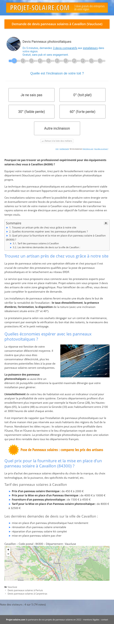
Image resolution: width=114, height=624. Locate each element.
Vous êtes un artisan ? (101, 149)
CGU (57, 149)
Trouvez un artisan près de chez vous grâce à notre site (44, 227)
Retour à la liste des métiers (58, 141)
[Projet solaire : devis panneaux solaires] (57, 7)
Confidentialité (64, 149)
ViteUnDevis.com (87, 149)
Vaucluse (12, 587)
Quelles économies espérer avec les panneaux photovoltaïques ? (50, 231)
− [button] (8, 554)
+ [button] (8, 549)
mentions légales (91, 619)
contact (104, 619)
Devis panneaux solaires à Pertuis (25, 590)
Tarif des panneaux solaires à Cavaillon (38, 243)
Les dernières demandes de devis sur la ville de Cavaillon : (49, 247)
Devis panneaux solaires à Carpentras (27, 593)
